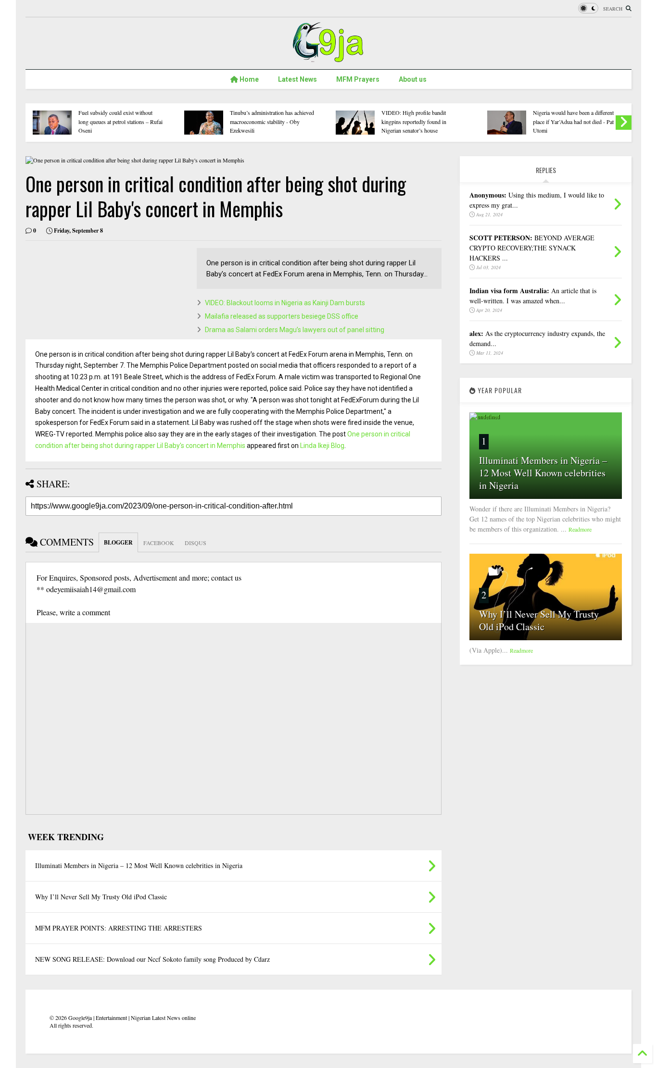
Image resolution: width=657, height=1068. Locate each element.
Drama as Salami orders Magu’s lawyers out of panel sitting (294, 330)
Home (248, 79)
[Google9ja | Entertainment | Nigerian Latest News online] (328, 57)
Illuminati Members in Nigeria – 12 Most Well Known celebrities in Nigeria (543, 473)
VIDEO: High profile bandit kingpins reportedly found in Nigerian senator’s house (413, 121)
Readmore (580, 529)
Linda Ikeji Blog (322, 445)
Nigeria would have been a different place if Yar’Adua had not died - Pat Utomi (573, 121)
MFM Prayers (357, 79)
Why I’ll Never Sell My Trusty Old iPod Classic (539, 620)
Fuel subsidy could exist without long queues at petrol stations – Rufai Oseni (120, 121)
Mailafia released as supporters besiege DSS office (281, 316)
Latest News (297, 79)
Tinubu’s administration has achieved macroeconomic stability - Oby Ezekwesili (272, 121)
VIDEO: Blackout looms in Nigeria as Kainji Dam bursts (285, 303)
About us (413, 79)
